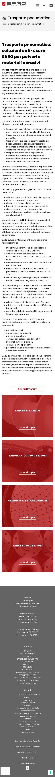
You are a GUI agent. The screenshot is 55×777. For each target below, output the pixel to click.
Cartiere (27, 697)
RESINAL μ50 (27, 667)
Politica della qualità (27, 758)
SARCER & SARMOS (27, 653)
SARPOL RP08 (27, 670)
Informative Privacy (28, 763)
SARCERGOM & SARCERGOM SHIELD (27, 678)
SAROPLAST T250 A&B (27, 675)
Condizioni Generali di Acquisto (27, 741)
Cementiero (27, 705)
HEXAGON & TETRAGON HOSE (28, 680)
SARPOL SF (27, 656)
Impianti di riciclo (27, 727)
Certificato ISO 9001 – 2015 (27, 752)
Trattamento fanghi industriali (28, 724)
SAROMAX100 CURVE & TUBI (27, 659)
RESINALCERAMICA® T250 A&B (27, 672)
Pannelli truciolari (27, 732)
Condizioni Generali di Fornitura (27, 746)
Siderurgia (27, 700)
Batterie (28, 729)
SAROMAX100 (27, 662)
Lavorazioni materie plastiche (27, 708)
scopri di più (27, 427)
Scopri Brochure (27, 389)
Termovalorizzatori (27, 711)
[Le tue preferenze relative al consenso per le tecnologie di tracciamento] (50, 772)
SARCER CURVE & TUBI (27, 683)
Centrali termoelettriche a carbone (27, 694)
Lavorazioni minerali (27, 703)
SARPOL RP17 (27, 664)
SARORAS (27, 651)
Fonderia (27, 719)
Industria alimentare (27, 721)
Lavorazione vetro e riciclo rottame (27, 713)
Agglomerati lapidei (27, 716)
